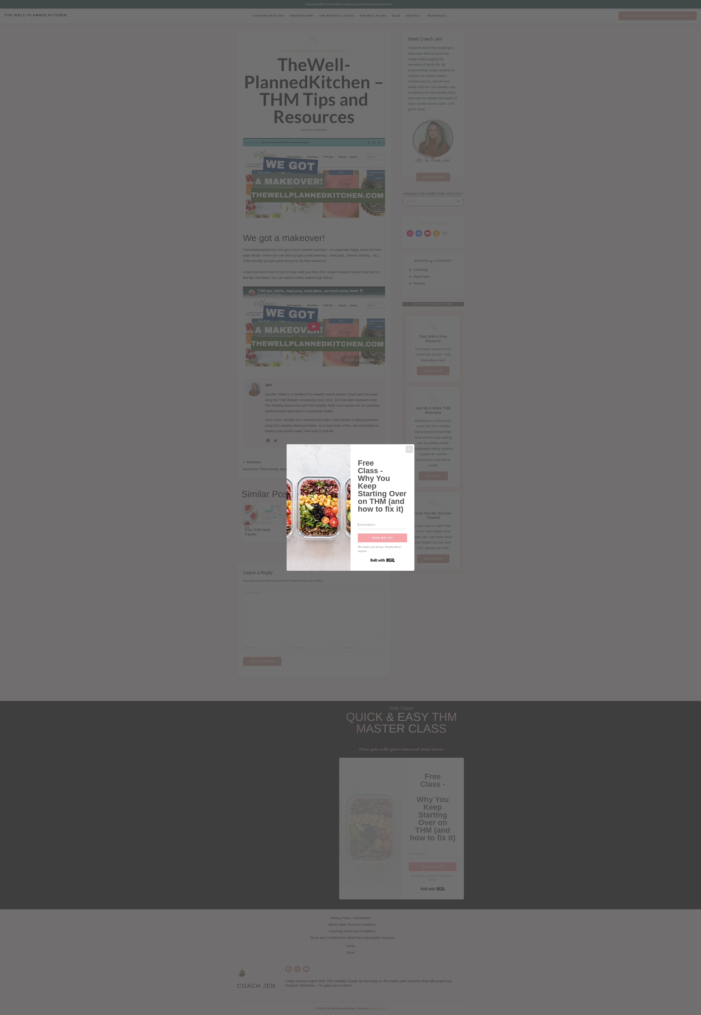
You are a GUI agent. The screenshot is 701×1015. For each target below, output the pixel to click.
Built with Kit (382, 560)
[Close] (409, 449)
